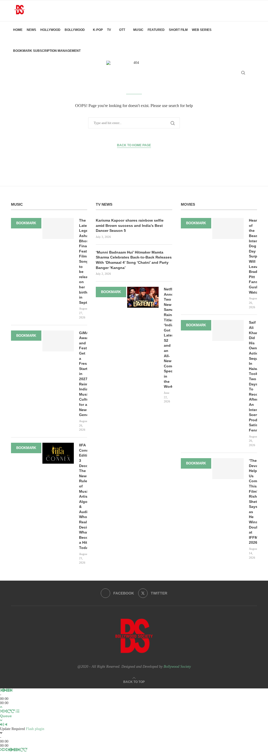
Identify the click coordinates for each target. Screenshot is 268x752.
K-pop (98, 30)
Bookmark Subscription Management (47, 51)
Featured (156, 30)
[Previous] (1, 690)
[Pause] (7, 690)
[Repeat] (9, 711)
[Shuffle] (2, 711)
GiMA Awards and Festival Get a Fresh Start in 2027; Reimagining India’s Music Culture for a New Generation (83, 374)
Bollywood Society (177, 667)
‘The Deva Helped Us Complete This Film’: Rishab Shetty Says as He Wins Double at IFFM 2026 (253, 501)
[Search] (243, 72)
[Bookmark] (252, 72)
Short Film (178, 30)
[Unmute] (6, 725)
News (31, 30)
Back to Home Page (134, 145)
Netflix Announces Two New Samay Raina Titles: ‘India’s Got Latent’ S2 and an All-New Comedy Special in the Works (168, 338)
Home (18, 30)
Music (138, 30)
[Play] (4, 690)
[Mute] (2, 725)
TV (109, 30)
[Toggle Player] (1, 707)
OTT (122, 30)
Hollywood (50, 30)
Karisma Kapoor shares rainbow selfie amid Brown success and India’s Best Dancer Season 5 (130, 225)
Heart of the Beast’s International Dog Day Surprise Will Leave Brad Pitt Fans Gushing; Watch (253, 256)
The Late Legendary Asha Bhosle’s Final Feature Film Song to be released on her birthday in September (83, 261)
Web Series (201, 30)
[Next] (11, 690)
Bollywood (75, 30)
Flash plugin (35, 729)
